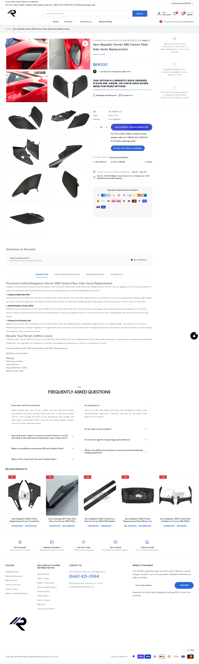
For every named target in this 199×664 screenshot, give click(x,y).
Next (193, 501)
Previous (5, 501)
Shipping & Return (95, 274)
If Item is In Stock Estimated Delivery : (114, 172)
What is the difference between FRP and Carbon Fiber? (38, 448)
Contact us (85, 21)
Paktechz (41, 604)
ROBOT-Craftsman (45, 583)
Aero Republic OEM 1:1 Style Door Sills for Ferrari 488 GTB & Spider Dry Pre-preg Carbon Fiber (99, 520)
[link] (38, 479)
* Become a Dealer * (46, 609)
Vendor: (96, 119)
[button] (122, 84)
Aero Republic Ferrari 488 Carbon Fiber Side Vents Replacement (120, 47)
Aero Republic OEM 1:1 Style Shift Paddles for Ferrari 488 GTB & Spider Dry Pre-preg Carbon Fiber (175, 520)
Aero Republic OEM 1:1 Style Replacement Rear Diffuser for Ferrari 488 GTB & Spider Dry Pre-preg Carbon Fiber (138, 520)
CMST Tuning (43, 578)
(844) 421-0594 (84, 576)
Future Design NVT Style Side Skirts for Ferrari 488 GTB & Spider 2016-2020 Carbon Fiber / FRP (62, 520)
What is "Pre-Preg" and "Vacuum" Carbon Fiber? (34, 459)
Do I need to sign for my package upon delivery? (107, 439)
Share (149, 162)
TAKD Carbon (43, 596)
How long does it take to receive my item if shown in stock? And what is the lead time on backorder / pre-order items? (40, 436)
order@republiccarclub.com (81, 586)
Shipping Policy (12, 571)
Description (42, 274)
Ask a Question (140, 259)
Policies (69, 21)
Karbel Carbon (43, 591)
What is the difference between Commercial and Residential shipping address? (114, 451)
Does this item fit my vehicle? (26, 405)
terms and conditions (119, 157)
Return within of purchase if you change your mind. (123, 177)
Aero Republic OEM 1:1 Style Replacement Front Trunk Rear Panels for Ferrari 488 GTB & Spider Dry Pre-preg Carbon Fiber (24, 520)
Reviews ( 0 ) (117, 274)
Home (56, 21)
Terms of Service (12, 584)
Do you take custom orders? (98, 429)
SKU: (95, 111)
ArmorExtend (43, 574)
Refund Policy (11, 580)
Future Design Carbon (47, 587)
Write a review (99, 54)
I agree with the (111, 157)
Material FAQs (105, 21)
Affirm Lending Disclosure (16, 593)
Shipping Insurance (13, 576)
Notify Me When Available (127, 148)
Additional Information (67, 274)
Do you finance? (92, 405)
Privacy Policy (11, 589)
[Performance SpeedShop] (11, 14)
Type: (95, 115)
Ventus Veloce (43, 600)
